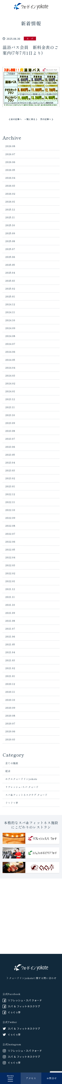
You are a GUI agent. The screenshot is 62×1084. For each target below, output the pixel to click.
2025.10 (10, 225)
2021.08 (10, 620)
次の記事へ (45, 119)
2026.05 (10, 170)
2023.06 (10, 446)
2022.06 (10, 541)
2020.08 (10, 715)
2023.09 (10, 423)
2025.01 (10, 296)
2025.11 (10, 217)
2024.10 (10, 320)
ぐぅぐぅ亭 (11, 802)
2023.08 (10, 431)
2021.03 (10, 660)
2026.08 (10, 146)
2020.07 (10, 723)
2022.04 (10, 557)
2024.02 (10, 383)
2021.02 (10, 668)
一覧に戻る (29, 119)
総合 (8, 771)
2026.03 (10, 185)
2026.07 (10, 154)
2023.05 (10, 454)
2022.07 (10, 533)
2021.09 (10, 613)
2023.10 (10, 415)
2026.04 (10, 177)
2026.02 (10, 193)
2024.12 (10, 304)
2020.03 (10, 739)
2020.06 (10, 731)
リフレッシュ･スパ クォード (22, 787)
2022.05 (10, 549)
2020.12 (10, 684)
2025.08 (10, 241)
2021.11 (10, 597)
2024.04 (10, 367)
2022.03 (10, 565)
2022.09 (10, 517)
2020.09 (10, 707)
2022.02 (10, 573)
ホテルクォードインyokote (21, 779)
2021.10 (10, 604)
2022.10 (10, 510)
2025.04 (10, 272)
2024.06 (10, 351)
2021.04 (10, 652)
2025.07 (10, 249)
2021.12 (10, 589)
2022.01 (10, 581)
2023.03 (10, 470)
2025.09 (10, 233)
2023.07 (10, 438)
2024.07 (10, 344)
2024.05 (10, 359)
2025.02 (10, 288)
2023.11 (10, 407)
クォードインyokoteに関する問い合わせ (32, 978)
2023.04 (10, 462)
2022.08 (10, 525)
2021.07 (10, 628)
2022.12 (10, 494)
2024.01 (10, 391)
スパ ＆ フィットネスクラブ (24, 1006)
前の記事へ (16, 119)
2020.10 (10, 699)
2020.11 (10, 691)
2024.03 (10, 375)
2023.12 (10, 399)
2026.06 (10, 162)
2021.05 (10, 644)
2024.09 (10, 328)
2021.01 (10, 676)
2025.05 (10, 264)
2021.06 (10, 636)
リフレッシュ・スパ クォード (25, 1000)
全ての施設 (11, 763)
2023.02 (10, 478)
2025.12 (10, 209)
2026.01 (10, 201)
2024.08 (10, 336)
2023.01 (10, 486)
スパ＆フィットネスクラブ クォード (26, 795)
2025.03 (10, 280)
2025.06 (10, 257)
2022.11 (10, 502)
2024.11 (10, 312)
